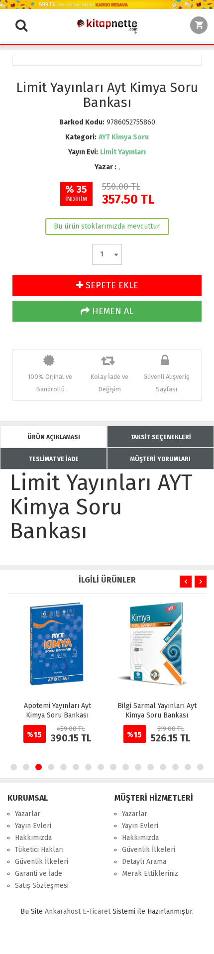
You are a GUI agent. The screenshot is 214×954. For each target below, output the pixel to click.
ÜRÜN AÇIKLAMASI (53, 437)
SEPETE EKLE (110, 285)
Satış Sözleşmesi (42, 885)
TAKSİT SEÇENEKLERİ (160, 437)
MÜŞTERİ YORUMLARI (160, 459)
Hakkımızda (33, 838)
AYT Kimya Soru (124, 137)
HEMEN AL (111, 311)
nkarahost (64, 911)
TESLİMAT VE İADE (54, 459)
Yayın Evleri (33, 826)
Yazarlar (27, 814)
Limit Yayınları (123, 152)
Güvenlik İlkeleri (41, 861)
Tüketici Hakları (39, 849)
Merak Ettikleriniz (150, 873)
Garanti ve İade (38, 873)
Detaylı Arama (144, 861)
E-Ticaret (96, 911)
